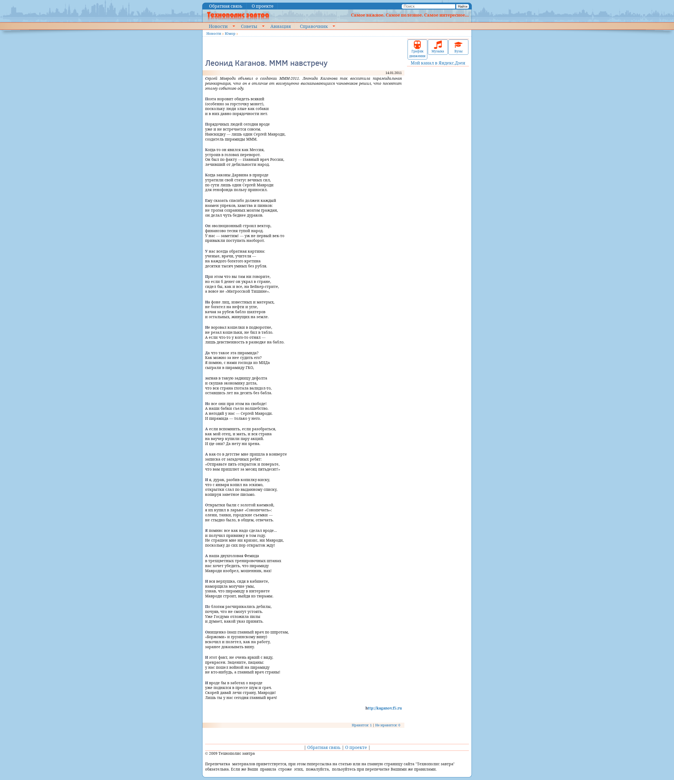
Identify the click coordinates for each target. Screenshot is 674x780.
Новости (218, 26)
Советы (249, 26)
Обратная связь (225, 6)
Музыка (438, 51)
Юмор (230, 33)
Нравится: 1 (362, 725)
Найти (462, 6)
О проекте (263, 6)
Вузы (458, 51)
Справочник (314, 26)
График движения (417, 53)
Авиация (280, 26)
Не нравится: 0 (387, 725)
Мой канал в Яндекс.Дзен (438, 63)
